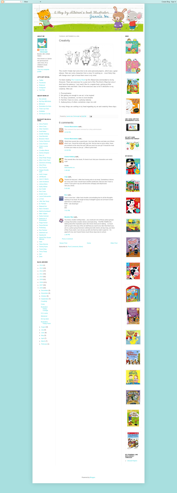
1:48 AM (67, 170)
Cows (43, 304)
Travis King (42, 249)
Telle (40, 242)
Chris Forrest (43, 144)
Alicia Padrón (43, 124)
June (43, 333)
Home (89, 243)
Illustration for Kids (45, 106)
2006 (41, 288)
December (44, 290)
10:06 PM (67, 132)
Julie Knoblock (44, 182)
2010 (41, 277)
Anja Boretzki (43, 136)
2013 (41, 268)
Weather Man (68, 217)
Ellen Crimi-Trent (44, 160)
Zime (40, 256)
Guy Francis (43, 167)
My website (42, 99)
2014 (41, 265)
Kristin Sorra (43, 194)
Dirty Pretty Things (45, 158)
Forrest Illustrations (71, 126)
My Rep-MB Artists (45, 101)
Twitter (41, 80)
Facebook (42, 83)
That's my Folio (44, 109)
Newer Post (63, 243)
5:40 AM (67, 188)
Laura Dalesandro (45, 196)
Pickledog (42, 228)
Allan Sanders (43, 129)
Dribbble (42, 111)
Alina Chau (42, 126)
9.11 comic (44, 313)
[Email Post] (90, 116)
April (43, 338)
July (42, 330)
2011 (41, 274)
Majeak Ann (43, 206)
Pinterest (42, 85)
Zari (40, 254)
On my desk (45, 319)
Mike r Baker (43, 214)
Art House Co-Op (44, 114)
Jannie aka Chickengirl (44, 51)
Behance (42, 104)
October (44, 296)
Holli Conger (43, 174)
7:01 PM (67, 210)
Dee (65, 195)
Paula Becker (43, 225)
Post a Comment (67, 239)
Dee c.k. (41, 155)
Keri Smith (42, 189)
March (43, 341)
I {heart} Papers (132, 461)
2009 (41, 279)
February (44, 344)
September (45, 299)
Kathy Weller (43, 186)
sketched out (43, 232)
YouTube (42, 90)
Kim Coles (42, 191)
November (44, 293)
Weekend (44, 316)
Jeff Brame (42, 177)
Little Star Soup (44, 201)
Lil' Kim (41, 199)
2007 (41, 285)
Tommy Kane (43, 246)
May (42, 335)
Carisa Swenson (44, 141)
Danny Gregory (44, 153)
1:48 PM (67, 235)
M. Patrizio (42, 204)
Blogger (92, 477)
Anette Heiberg (69, 157)
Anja (66, 177)
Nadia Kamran (44, 216)
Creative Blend (44, 150)
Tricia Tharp (43, 251)
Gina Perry (42, 165)
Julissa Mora (43, 184)
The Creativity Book (78, 80)
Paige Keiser (43, 223)
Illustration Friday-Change (44, 308)
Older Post (114, 243)
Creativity (44, 301)
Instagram (42, 87)
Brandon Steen (44, 139)
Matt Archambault (44, 211)
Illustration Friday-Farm (46, 322)
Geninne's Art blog (45, 163)
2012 (41, 271)
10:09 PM (67, 150)
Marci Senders (44, 209)
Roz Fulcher (43, 230)
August (43, 327)
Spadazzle (42, 235)
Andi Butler (42, 131)
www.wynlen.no (69, 167)
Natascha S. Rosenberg (43, 219)
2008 (41, 282)
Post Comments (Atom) (75, 246)
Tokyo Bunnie (43, 244)
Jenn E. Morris (44, 179)
